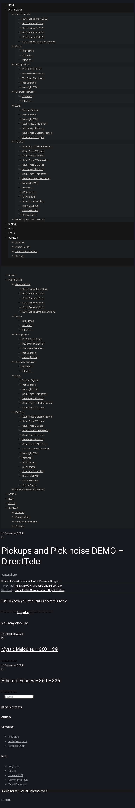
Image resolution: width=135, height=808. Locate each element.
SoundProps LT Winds (32, 156)
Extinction (27, 55)
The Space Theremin (32, 78)
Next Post (6, 590)
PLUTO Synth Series (32, 69)
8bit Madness (29, 83)
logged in (23, 612)
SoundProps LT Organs (33, 137)
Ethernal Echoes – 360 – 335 (30, 680)
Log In (11, 233)
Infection (26, 60)
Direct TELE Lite (30, 210)
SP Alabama (28, 192)
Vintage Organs (30, 110)
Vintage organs (17, 741)
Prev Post (8, 585)
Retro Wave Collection (33, 73)
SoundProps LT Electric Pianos (37, 133)
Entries (15, 775)
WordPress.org (17, 784)
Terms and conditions (26, 251)
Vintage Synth (16, 745)
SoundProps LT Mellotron (34, 124)
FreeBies (19, 142)
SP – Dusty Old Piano (32, 128)
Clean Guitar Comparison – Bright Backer (39, 590)
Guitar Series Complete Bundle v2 (38, 42)
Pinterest (44, 581)
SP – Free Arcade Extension (35, 178)
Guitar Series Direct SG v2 (34, 19)
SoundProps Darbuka (32, 201)
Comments (18, 780)
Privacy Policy (22, 247)
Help (10, 229)
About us (19, 242)
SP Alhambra (28, 197)
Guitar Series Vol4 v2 (32, 37)
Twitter (35, 581)
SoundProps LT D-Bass (33, 165)
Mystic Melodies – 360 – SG (29, 649)
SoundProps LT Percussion (35, 160)
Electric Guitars (22, 14)
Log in (12, 770)
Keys (17, 105)
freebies (13, 736)
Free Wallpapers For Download (30, 219)
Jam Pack (27, 187)
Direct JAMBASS (30, 206)
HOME (11, 5)
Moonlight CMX (29, 87)
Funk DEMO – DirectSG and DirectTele (38, 585)
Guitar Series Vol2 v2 (32, 28)
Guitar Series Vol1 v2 (32, 23)
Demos (12, 224)
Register (13, 766)
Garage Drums (29, 215)
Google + (55, 581)
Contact (19, 256)
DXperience (28, 51)
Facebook (25, 581)
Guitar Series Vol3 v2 (32, 32)
